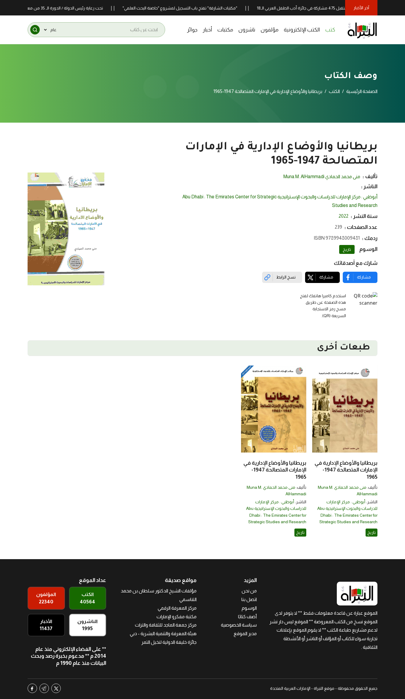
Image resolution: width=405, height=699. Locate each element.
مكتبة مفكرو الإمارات (177, 616)
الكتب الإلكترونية (302, 30)
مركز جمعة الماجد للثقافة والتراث (166, 624)
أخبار (207, 30)
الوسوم (249, 608)
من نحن (249, 590)
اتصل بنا (249, 599)
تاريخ (347, 249)
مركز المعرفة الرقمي (177, 608)
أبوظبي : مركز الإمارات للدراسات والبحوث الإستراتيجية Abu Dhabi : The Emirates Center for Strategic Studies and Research (279, 201)
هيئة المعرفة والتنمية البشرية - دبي (163, 633)
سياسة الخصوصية (239, 624)
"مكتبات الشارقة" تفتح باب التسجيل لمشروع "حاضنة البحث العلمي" (195, 8)
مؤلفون (269, 30)
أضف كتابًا (247, 616)
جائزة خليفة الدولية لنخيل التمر (169, 642)
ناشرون (246, 30)
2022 (343, 216)
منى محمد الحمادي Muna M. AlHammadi (321, 176)
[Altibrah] (362, 29)
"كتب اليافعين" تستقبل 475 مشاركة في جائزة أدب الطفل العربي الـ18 (332, 8)
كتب (330, 30)
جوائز (192, 30)
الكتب (334, 91)
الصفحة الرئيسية (361, 91)
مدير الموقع (245, 633)
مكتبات (225, 30)
